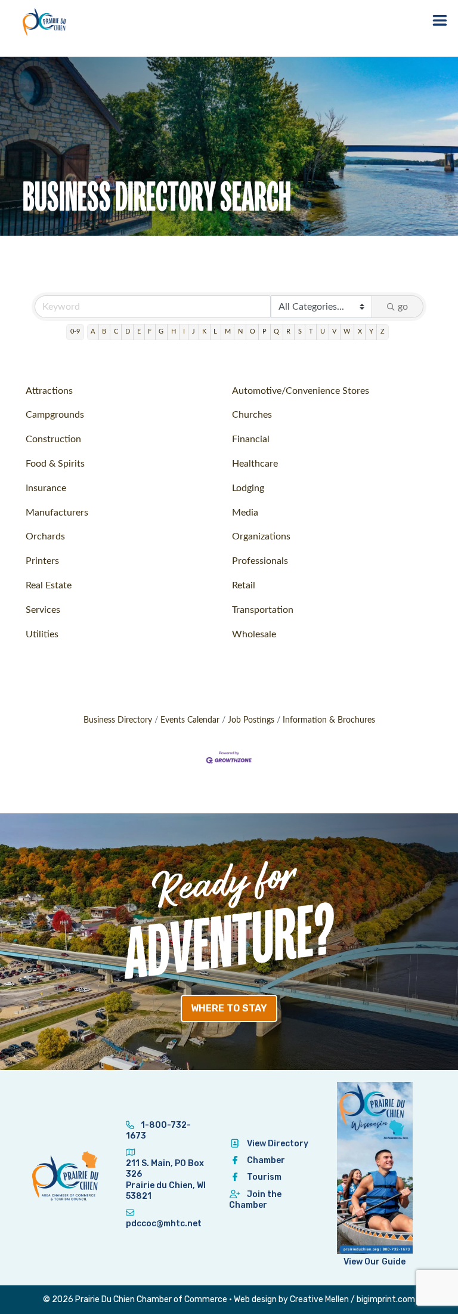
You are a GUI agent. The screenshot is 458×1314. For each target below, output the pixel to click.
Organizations (261, 536)
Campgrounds (55, 415)
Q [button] (276, 331)
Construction (53, 439)
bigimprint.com (386, 1299)
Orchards (45, 536)
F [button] (149, 331)
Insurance (46, 488)
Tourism (264, 1177)
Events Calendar (189, 720)
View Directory (277, 1144)
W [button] (347, 331)
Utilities (42, 634)
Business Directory (117, 720)
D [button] (127, 331)
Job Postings (251, 720)
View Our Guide (375, 1262)
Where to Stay (229, 1008)
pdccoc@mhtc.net (164, 1224)
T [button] (311, 331)
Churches (252, 415)
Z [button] (382, 331)
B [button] (104, 331)
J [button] (193, 331)
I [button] (184, 331)
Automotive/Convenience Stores (300, 391)
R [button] (288, 331)
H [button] (173, 331)
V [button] (334, 331)
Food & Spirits (55, 463)
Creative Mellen (319, 1299)
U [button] (322, 331)
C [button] (116, 331)
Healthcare (255, 463)
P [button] (264, 331)
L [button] (215, 331)
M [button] (228, 331)
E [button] (139, 331)
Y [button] (371, 331)
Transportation (262, 610)
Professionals (260, 561)
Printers (42, 561)
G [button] (161, 331)
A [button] (93, 331)
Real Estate (49, 585)
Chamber (266, 1160)
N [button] (240, 331)
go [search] (403, 306)
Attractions (49, 391)
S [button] (300, 331)
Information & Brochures (329, 720)
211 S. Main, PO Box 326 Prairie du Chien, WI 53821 (166, 1179)
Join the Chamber (255, 1199)
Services (43, 610)
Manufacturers (57, 512)
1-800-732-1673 (158, 1130)
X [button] (360, 331)
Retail (243, 585)
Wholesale (254, 634)
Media (245, 512)
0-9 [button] (75, 331)
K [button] (204, 331)
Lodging (248, 488)
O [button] (252, 331)
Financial (251, 439)
